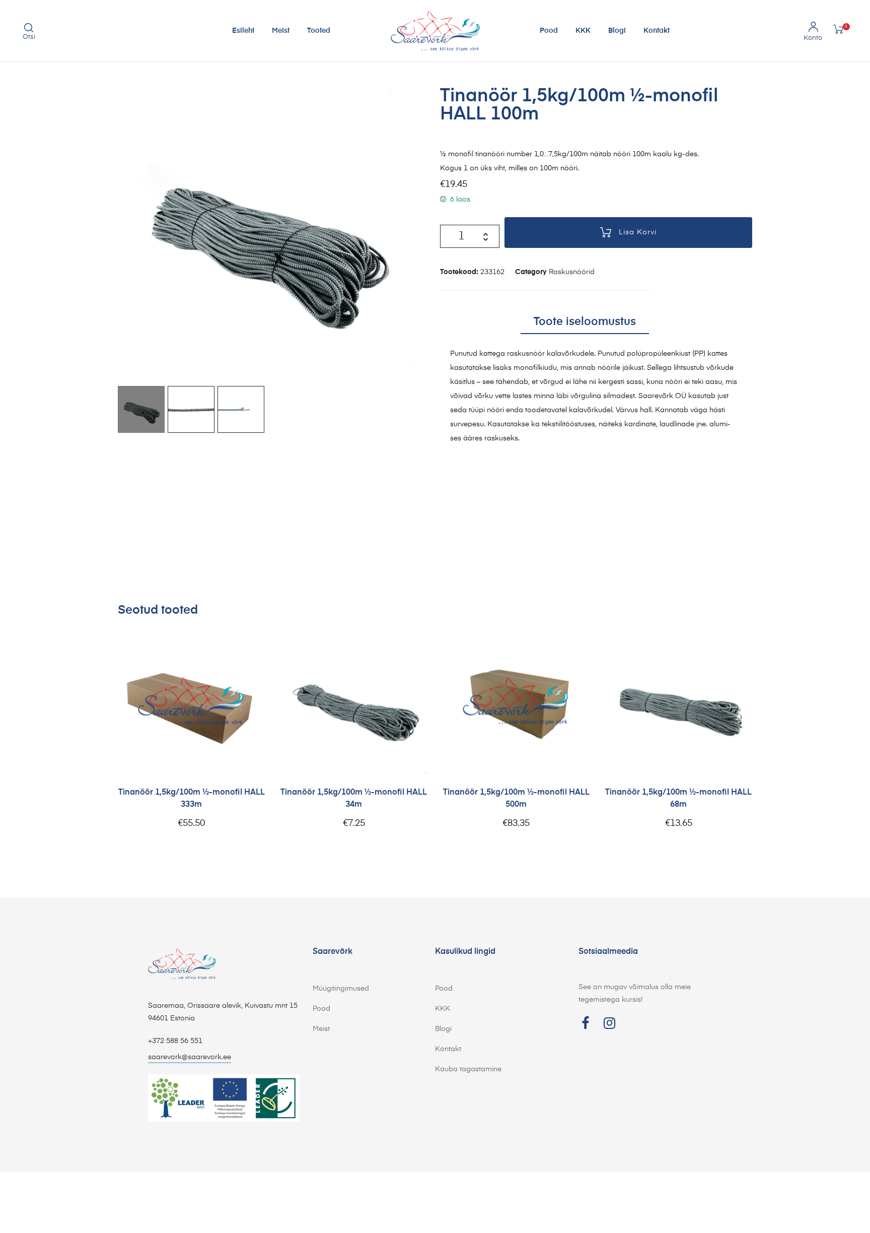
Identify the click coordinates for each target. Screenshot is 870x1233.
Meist (280, 30)
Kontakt (656, 30)
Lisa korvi (638, 232)
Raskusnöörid (572, 272)
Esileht (243, 30)
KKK (583, 30)
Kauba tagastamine (468, 1069)
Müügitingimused (341, 988)
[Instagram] (609, 1023)
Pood (549, 30)
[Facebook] (585, 1023)
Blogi (617, 30)
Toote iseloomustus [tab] (585, 322)
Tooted (318, 30)
